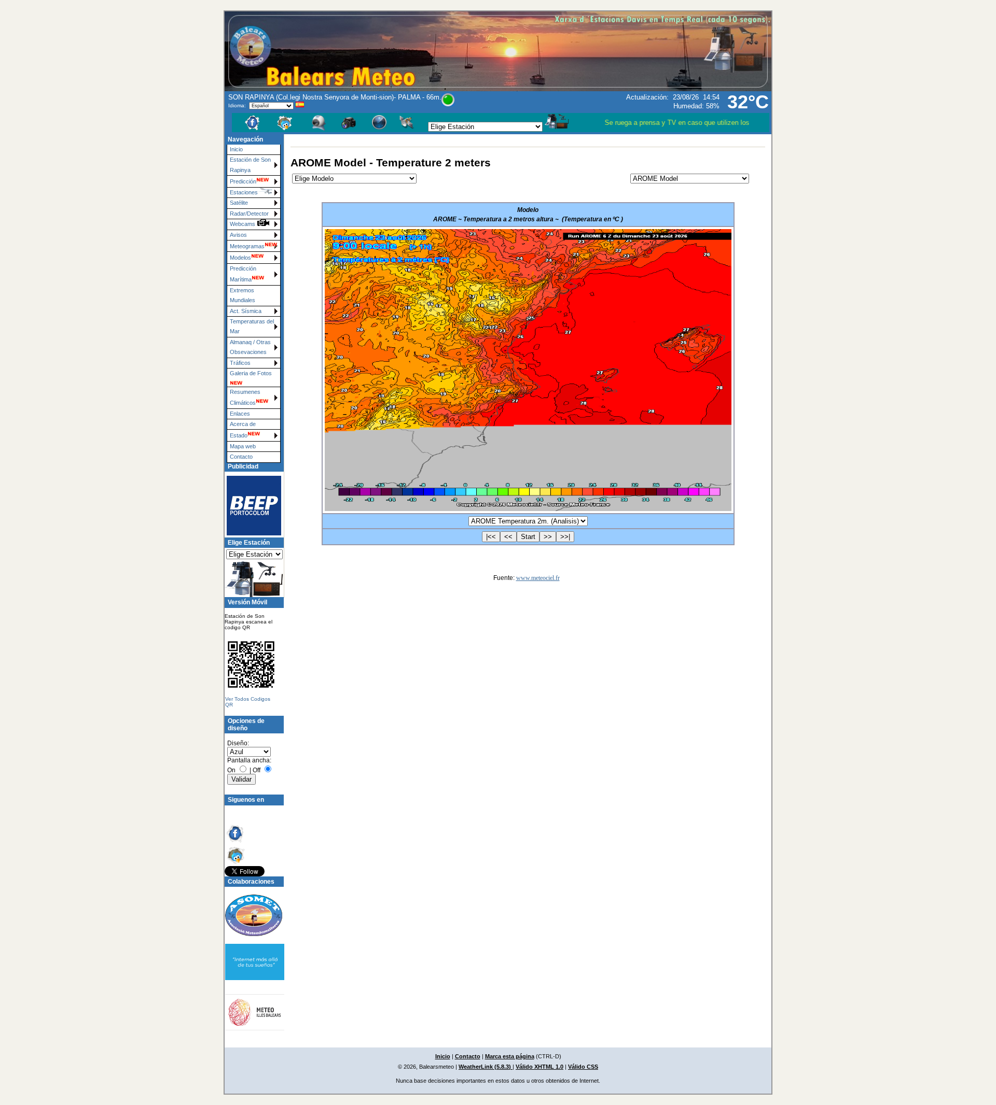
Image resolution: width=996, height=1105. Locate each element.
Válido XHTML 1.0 (539, 1067)
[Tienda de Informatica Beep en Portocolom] (249, 505)
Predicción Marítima (243, 273)
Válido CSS (583, 1067)
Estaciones (244, 192)
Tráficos (240, 363)
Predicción (243, 181)
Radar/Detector (249, 213)
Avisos (238, 235)
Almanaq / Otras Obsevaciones (250, 347)
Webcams (243, 224)
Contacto (241, 457)
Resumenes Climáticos (245, 397)
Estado (238, 435)
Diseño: (238, 743)
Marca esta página (509, 1056)
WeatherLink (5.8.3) (486, 1067)
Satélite (239, 203)
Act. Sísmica (245, 311)
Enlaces (240, 413)
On (231, 770)
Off (256, 770)
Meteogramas (247, 246)
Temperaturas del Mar (252, 326)
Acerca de (243, 424)
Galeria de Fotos (251, 373)
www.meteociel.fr (538, 578)
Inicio (236, 149)
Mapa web (243, 446)
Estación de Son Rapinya (250, 165)
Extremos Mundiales (242, 295)
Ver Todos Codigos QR (247, 701)
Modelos (240, 257)
